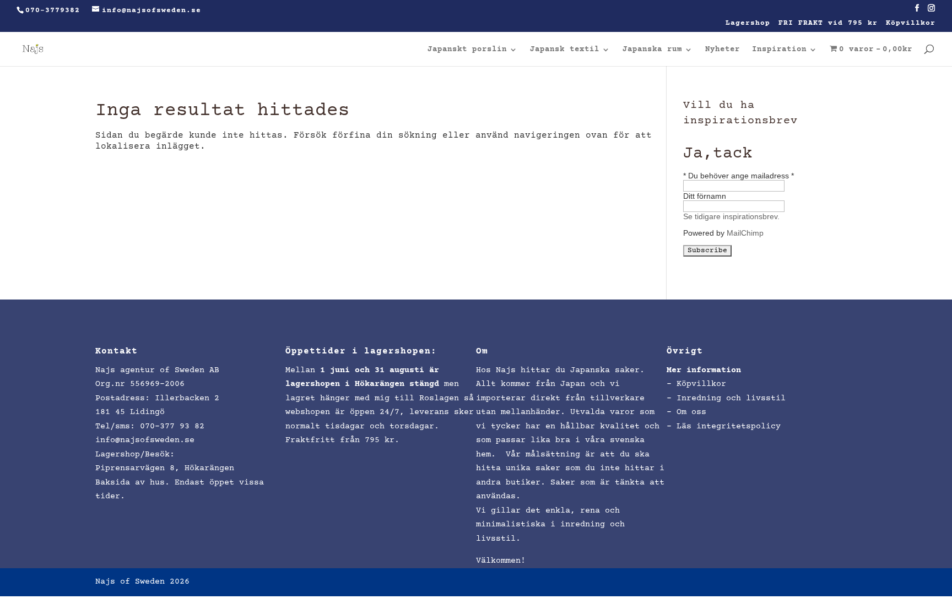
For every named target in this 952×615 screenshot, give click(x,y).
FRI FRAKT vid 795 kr (828, 23)
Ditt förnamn (704, 196)
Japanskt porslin (467, 50)
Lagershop (748, 23)
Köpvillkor (910, 23)
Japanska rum (652, 50)
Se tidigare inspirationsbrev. (731, 216)
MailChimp (745, 232)
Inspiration (779, 50)
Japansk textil (564, 50)
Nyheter (722, 50)
